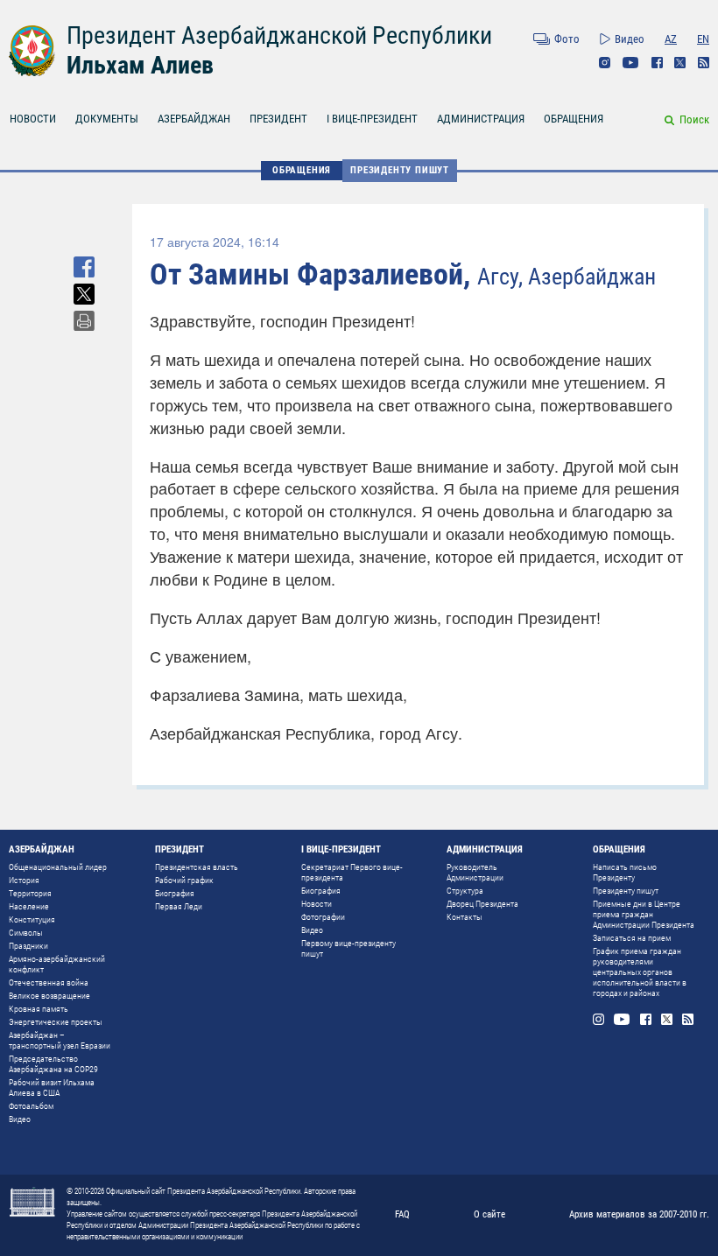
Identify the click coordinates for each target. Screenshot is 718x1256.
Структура (465, 890)
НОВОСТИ (33, 118)
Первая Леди (178, 906)
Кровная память (38, 1009)
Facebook (657, 62)
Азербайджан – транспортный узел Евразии (59, 1040)
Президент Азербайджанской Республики (279, 35)
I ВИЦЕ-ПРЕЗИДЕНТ (372, 118)
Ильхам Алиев (140, 65)
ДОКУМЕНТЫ (106, 118)
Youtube (631, 62)
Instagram (604, 62)
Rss (703, 62)
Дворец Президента (482, 904)
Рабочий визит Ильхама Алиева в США (52, 1087)
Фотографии (323, 917)
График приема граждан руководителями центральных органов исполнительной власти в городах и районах (639, 972)
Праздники (28, 946)
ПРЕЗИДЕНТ (278, 118)
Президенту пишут (399, 170)
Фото (567, 39)
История (24, 880)
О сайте (489, 1214)
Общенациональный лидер (58, 867)
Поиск (694, 119)
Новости (316, 904)
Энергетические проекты (55, 1022)
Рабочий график (184, 880)
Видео (629, 39)
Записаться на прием (632, 938)
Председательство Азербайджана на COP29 (53, 1064)
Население (29, 906)
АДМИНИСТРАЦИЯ (480, 118)
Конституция (32, 919)
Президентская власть (196, 867)
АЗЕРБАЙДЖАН (194, 118)
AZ (671, 39)
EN (703, 39)
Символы (26, 932)
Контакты (464, 917)
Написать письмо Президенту (625, 872)
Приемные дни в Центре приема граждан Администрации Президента (643, 914)
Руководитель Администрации (475, 872)
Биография (174, 893)
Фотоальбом (31, 1106)
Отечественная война (48, 982)
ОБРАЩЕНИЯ (573, 118)
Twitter (680, 62)
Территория (30, 893)
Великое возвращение (49, 995)
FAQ (402, 1214)
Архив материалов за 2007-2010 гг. (639, 1214)
